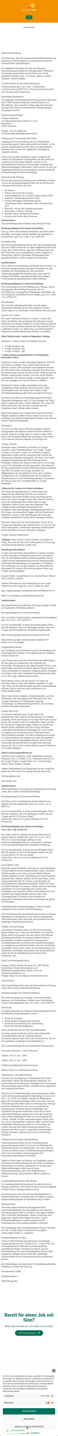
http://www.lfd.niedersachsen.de (23, 1070)
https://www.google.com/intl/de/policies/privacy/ (22, 595)
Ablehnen (29, 1419)
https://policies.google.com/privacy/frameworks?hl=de (25, 635)
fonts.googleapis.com (10, 776)
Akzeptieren (29, 1411)
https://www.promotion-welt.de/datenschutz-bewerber (32, 310)
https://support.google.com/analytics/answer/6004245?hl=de (28, 590)
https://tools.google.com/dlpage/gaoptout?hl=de (33, 509)
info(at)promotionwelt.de (28, 1189)
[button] (53, 1370)
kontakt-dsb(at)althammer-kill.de (22, 133)
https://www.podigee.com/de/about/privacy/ (29, 975)
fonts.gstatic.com (8, 781)
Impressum (35, 1433)
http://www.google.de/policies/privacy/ (34, 771)
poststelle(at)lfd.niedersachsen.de (23, 1065)
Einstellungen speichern (29, 1426)
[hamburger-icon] (29, 17)
